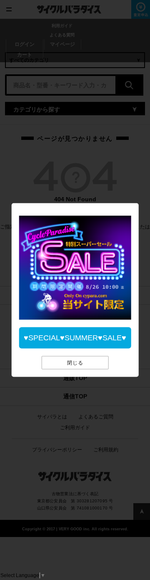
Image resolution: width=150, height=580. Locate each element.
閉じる (75, 363)
